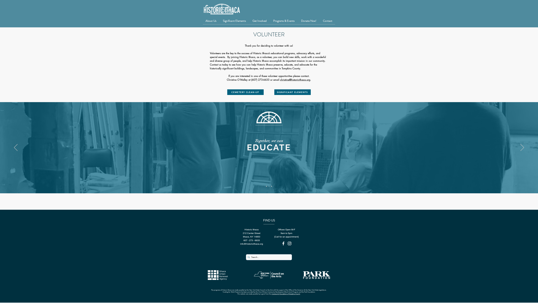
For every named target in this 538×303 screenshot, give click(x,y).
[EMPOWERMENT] (271, 186)
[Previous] (16, 147)
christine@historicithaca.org (295, 79)
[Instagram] (289, 243)
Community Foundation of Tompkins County (286, 294)
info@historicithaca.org (251, 244)
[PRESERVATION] (266, 186)
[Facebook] (283, 243)
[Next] (522, 147)
